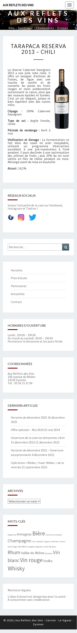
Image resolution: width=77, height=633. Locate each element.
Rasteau (52, 546)
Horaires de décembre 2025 (29, 417)
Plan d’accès (19, 278)
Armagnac (24, 534)
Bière (38, 533)
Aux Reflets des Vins (18, 5)
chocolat (39, 541)
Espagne (31, 546)
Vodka (47, 561)
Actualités (18, 294)
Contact (16, 302)
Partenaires (19, 286)
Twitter (31, 208)
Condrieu (54, 541)
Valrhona (48, 553)
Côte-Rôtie (22, 546)
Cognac (47, 541)
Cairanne (50, 534)
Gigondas (39, 546)
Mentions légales (19, 590)
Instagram (15, 208)
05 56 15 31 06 (23, 383)
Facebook (55, 205)
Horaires (16, 270)
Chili (33, 541)
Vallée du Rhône (32, 553)
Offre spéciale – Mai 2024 (27, 430)
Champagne (19, 540)
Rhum (14, 552)
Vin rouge (31, 560)
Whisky (16, 568)
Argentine (12, 534)
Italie (46, 546)
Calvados (58, 534)
